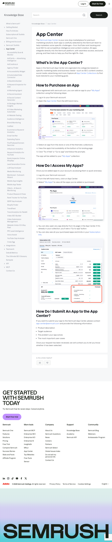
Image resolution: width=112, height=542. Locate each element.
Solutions (6, 437)
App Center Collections (86, 73)
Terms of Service (69, 484)
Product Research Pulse (16, 194)
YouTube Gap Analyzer (15, 238)
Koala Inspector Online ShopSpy (16, 160)
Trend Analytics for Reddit (17, 212)
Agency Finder (12, 68)
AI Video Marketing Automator (14, 111)
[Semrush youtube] (17, 478)
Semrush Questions (53, 434)
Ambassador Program (96, 437)
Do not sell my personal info (50, 456)
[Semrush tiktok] (12, 478)
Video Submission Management (14, 221)
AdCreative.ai (12, 64)
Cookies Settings (84, 484)
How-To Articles (12, 31)
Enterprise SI (29, 441)
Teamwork (10, 249)
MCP (8, 267)
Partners (48, 444)
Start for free (97, 4)
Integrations (10, 245)
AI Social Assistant (14, 94)
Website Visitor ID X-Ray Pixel (16, 226)
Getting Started (12, 27)
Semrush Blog (93, 430)
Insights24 (28, 444)
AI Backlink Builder (14, 81)
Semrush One (11, 38)
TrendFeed (11, 208)
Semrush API (72, 437)
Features (6, 434)
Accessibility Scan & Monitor (15, 54)
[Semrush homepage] (8, 3)
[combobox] (56, 15)
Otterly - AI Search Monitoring (14, 189)
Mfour (26, 448)
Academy (70, 434)
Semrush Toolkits (12, 45)
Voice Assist (12, 235)
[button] (47, 362)
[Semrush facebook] (21, 478)
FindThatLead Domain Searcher (15, 144)
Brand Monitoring (14, 123)
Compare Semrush (10, 448)
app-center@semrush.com (47, 323)
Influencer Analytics (15, 149)
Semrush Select (51, 448)
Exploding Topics (13, 139)
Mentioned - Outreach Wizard (15, 176)
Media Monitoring (14, 171)
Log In (83, 4)
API (7, 263)
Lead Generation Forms (16, 164)
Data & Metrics (12, 253)
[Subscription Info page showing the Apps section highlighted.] (70, 302)
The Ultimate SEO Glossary (16, 256)
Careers (48, 441)
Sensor (26, 461)
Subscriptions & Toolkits (15, 34)
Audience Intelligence (15, 119)
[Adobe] (6, 484)
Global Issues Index (52, 451)
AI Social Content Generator (14, 99)
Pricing (5, 441)
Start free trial (12, 417)
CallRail (10, 126)
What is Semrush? (13, 24)
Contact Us (10, 271)
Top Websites (29, 455)
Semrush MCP (29, 430)
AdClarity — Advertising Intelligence (16, 60)
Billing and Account (13, 42)
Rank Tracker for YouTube (17, 198)
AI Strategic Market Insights (14, 105)
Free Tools (28, 458)
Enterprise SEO (30, 434)
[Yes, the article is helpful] (40, 362)
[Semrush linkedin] (4, 478)
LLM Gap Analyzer (14, 168)
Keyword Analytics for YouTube (15, 154)
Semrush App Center (49, 40)
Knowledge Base (14, 15)
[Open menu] (109, 4)
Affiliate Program (9, 458)
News (47, 437)
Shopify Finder (12, 205)
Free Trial (6, 444)
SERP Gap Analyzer (14, 201)
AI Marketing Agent (14, 90)
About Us (48, 430)
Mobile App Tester (14, 185)
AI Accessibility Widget (16, 71)
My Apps (95, 90)
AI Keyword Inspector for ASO (16, 86)
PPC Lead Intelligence (15, 231)
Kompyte (9, 260)
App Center (10, 49)
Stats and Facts (8, 455)
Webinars (91, 434)
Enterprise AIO (29, 437)
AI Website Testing (14, 115)
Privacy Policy (55, 484)
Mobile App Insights (14, 181)
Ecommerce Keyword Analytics (15, 131)
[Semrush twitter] (26, 478)
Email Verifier (12, 136)
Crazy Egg (11, 242)
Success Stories (9, 451)
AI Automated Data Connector (14, 76)
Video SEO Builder (14, 216)
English (104, 484)
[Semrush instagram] (8, 478)
